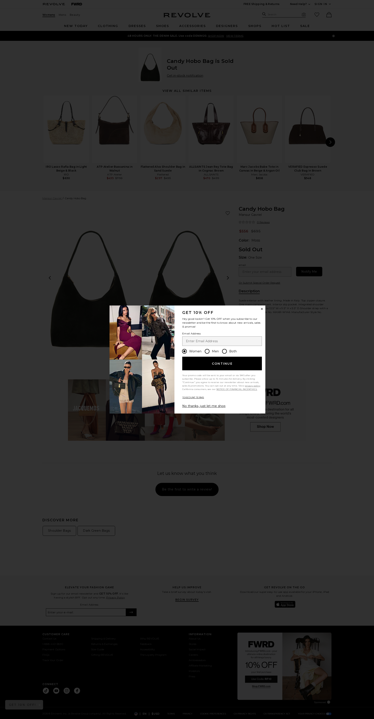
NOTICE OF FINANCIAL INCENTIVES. (236, 389)
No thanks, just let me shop (204, 406)
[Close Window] (261, 308)
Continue (222, 364)
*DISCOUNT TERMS (193, 397)
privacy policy (252, 385)
